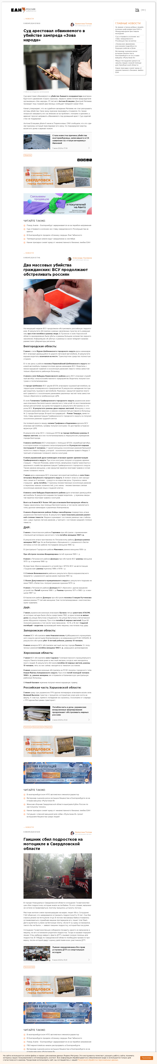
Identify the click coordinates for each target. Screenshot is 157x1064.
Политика (27, 727)
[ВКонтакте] (78, 160)
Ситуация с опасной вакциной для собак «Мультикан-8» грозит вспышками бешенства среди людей (55, 815)
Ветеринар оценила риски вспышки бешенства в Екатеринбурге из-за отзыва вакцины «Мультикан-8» (58, 799)
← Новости (28, 18)
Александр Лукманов (82, 258)
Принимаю (146, 1058)
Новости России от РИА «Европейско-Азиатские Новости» (18, 10)
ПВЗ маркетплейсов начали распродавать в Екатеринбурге (53, 1045)
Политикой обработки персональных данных (98, 1060)
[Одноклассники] (81, 160)
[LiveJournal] (90, 160)
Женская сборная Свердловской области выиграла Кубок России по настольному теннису (57, 806)
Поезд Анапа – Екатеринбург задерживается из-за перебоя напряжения (59, 225)
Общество (27, 155)
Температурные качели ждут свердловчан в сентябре (51, 239)
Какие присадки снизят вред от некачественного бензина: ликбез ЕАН (58, 242)
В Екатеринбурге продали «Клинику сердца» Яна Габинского (54, 235)
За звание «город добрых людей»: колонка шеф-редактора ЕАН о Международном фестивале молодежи (129, 30)
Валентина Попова (83, 24)
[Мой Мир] (87, 160)
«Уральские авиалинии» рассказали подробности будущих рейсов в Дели (126, 46)
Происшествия (38, 727)
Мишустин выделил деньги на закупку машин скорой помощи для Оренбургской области (128, 63)
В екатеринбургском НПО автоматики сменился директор (53, 794)
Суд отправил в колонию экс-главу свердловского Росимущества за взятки (57, 230)
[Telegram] (84, 160)
